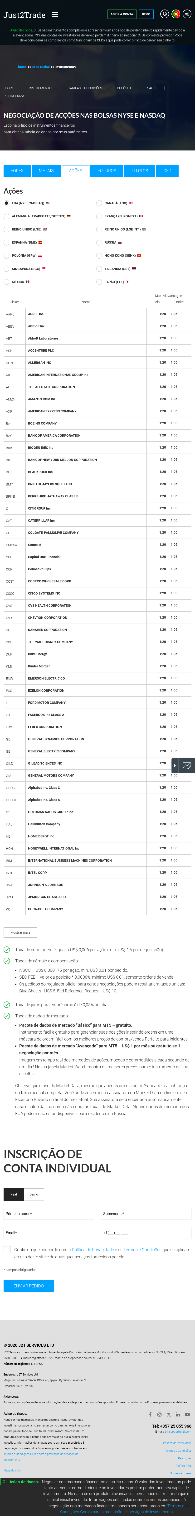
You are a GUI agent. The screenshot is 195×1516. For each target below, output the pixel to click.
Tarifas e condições (85, 88)
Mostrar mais (20, 932)
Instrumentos (41, 88)
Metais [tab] (46, 170)
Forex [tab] (17, 170)
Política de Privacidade (93, 1249)
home (22, 67)
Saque (152, 88)
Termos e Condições (142, 1249)
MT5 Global (41, 67)
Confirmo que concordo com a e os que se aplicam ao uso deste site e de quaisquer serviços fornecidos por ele (102, 1253)
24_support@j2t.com (178, 1431)
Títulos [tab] (140, 170)
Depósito (124, 88)
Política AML (183, 1465)
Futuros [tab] (107, 170)
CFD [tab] (167, 170)
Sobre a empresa (180, 1473)
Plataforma (14, 96)
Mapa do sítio (12, 1470)
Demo (146, 14)
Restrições (184, 1458)
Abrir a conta (122, 14)
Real (13, 1194)
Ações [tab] (75, 170)
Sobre (9, 88)
